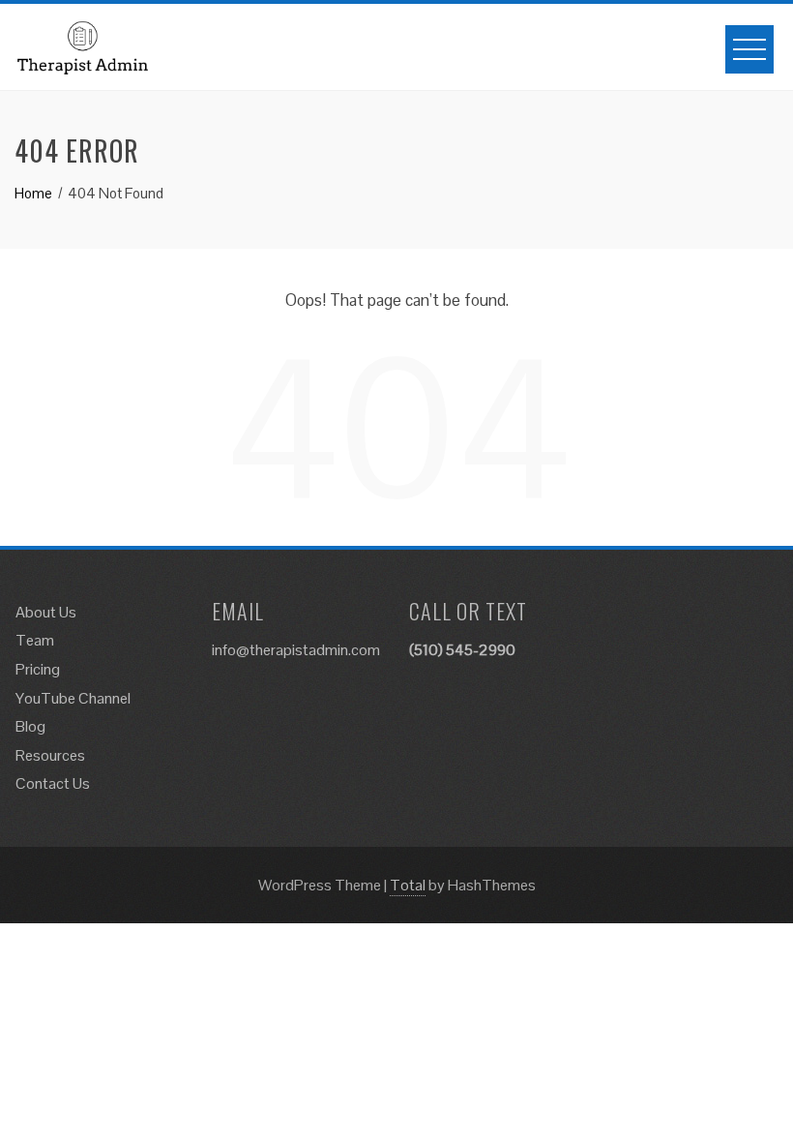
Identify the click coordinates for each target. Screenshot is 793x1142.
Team (34, 640)
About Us (45, 612)
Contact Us (52, 783)
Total (408, 885)
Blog (30, 726)
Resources (50, 755)
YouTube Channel (73, 698)
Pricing (37, 669)
